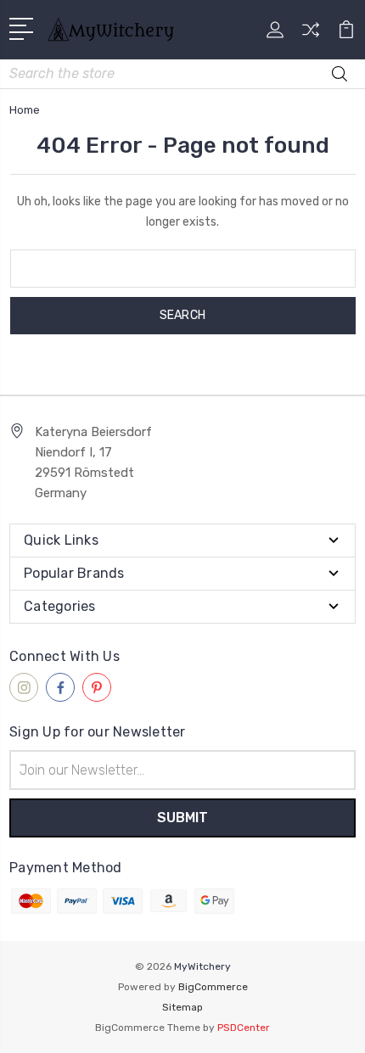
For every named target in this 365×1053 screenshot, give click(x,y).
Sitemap (182, 1007)
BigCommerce (213, 987)
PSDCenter (243, 1027)
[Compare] (310, 35)
